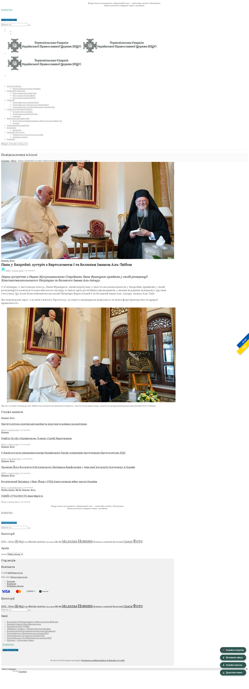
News (3, 430)
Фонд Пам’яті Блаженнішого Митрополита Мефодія (37, 121)
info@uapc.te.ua (15, 573)
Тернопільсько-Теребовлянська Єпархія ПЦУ (34, 107)
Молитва (11, 128)
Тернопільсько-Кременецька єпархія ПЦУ (28, 633)
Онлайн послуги (15, 132)
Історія (16, 123)
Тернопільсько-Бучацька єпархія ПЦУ (26, 635)
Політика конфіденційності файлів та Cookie (103, 660)
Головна (5, 161)
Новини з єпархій (102, 541)
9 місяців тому (14, 459)
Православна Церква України (27, 88)
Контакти (11, 584)
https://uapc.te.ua (19, 577)
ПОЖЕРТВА (7, 10)
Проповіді (118, 541)
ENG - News (8, 541)
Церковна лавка (232, 672)
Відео (19, 541)
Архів (3, 554)
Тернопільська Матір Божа (25, 114)
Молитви (17, 130)
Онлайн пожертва (233, 650)
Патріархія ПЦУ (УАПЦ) (18, 626)
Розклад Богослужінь (23, 112)
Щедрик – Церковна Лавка (20, 640)
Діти (26, 542)
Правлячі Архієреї (16, 91)
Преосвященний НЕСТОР (25, 93)
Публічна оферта (15, 586)
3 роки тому (13, 430)
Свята (127, 541)
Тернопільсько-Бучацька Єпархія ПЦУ (31, 105)
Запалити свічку (20, 137)
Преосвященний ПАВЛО (24, 95)
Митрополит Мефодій (18, 119)
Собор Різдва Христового (19, 109)
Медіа (18, 490)
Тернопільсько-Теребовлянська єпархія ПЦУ (29, 638)
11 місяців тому (14, 487)
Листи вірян (50, 542)
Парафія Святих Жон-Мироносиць (24, 624)
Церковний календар (18, 125)
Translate (22, 671)
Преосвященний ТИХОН (24, 98)
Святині (16, 116)
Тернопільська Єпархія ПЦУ (26, 102)
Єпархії (10, 100)
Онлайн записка (232, 665)
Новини (11, 139)
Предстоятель (14, 86)
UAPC (8, 270)
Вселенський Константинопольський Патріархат (31, 631)
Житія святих (8, 490)
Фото (13, 161)
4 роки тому (18, 270)
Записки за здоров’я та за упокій (28, 135)
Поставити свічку (232, 657)
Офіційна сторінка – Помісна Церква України (29, 629)
